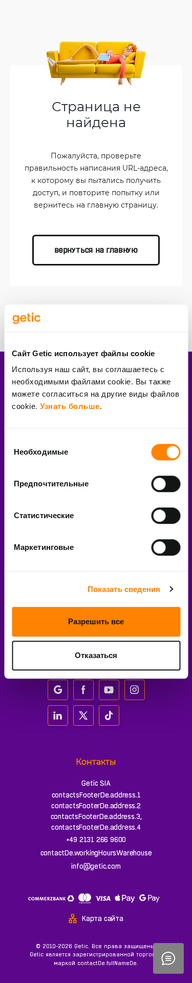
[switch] (165, 484)
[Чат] (168, 958)
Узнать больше (70, 406)
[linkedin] (58, 715)
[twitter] (83, 715)
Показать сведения (124, 589)
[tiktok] (109, 715)
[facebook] (83, 690)
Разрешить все (96, 621)
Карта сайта (102, 918)
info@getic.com (95, 866)
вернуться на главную (96, 250)
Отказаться (96, 655)
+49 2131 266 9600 (96, 839)
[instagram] (134, 690)
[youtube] (109, 690)
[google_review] (58, 690)
